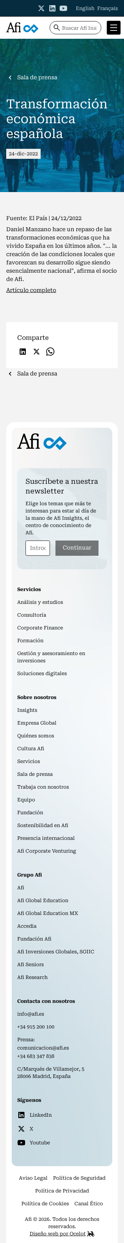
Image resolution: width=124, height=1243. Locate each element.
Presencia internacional (46, 838)
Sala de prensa (35, 774)
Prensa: (26, 1039)
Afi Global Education (42, 900)
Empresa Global (36, 723)
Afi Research (32, 977)
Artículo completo (31, 290)
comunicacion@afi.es (43, 1048)
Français (107, 8)
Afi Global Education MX (47, 913)
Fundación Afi (34, 939)
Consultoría (31, 615)
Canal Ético (88, 1203)
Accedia (27, 926)
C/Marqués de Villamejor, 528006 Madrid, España (50, 1072)
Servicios (28, 761)
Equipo (26, 799)
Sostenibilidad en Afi (42, 825)
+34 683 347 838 (35, 1056)
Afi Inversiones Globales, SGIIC (55, 951)
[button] (112, 28)
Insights (27, 710)
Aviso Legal (33, 1178)
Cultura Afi (30, 748)
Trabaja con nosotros (43, 787)
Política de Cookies (45, 1203)
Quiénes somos (35, 735)
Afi (20, 887)
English (85, 8)
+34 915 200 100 (35, 1026)
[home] (22, 27)
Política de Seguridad (79, 1178)
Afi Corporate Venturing (46, 851)
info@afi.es (30, 1014)
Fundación (30, 812)
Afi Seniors (30, 964)
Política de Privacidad (62, 1191)
